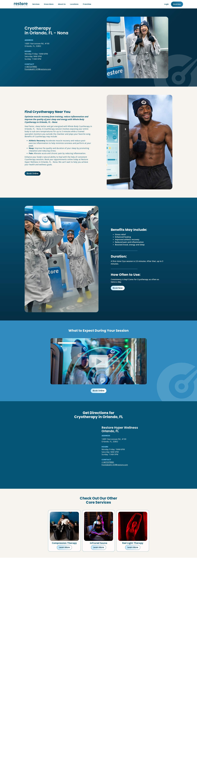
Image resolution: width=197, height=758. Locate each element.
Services (36, 4)
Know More (48, 4)
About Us (62, 4)
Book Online (32, 173)
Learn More (64, 547)
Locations (74, 4)
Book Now (118, 288)
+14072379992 (31, 66)
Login (166, 4)
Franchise (87, 4)
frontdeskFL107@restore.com (38, 69)
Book (177, 4)
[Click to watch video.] (98, 361)
